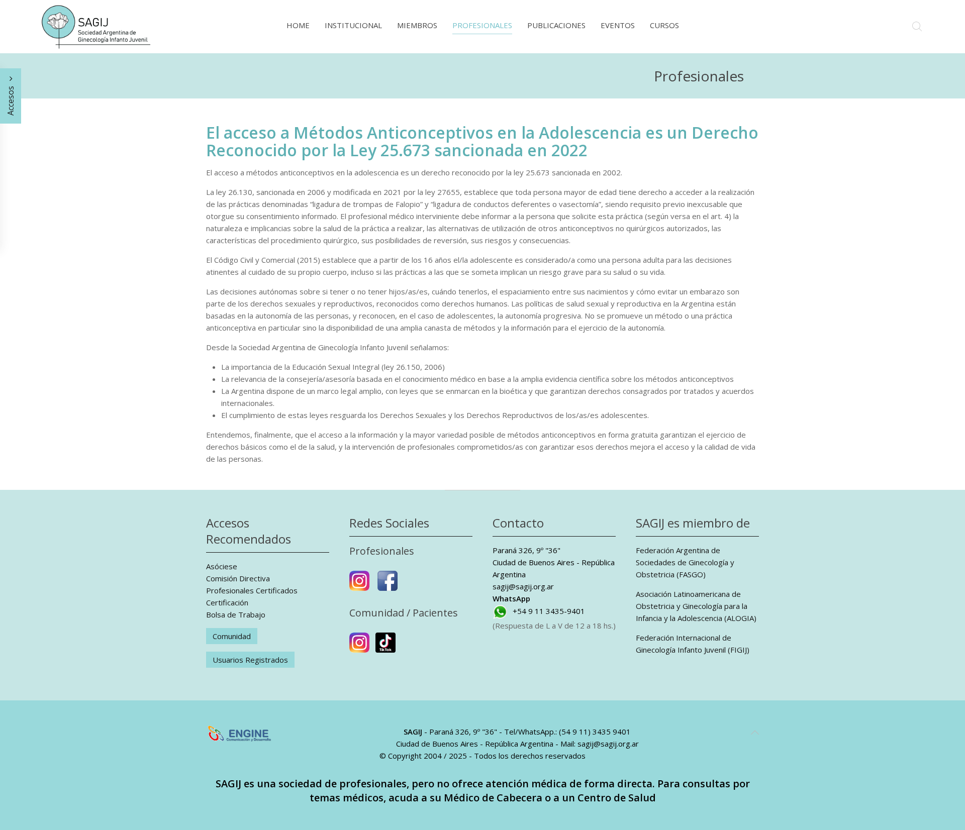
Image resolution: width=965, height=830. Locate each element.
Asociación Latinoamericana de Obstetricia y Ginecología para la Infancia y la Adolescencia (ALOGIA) (696, 606)
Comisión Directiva (238, 578)
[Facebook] (387, 585)
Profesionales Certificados (252, 590)
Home (298, 25)
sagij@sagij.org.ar (523, 586)
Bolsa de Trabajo (235, 614)
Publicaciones (556, 25)
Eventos (618, 25)
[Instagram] (359, 585)
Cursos (664, 25)
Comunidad (232, 636)
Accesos (10, 100)
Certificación (227, 602)
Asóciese (221, 566)
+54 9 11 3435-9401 (549, 611)
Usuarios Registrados (250, 660)
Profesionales (482, 25)
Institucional (353, 25)
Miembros (417, 25)
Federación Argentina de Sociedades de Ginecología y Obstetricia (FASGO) (685, 562)
